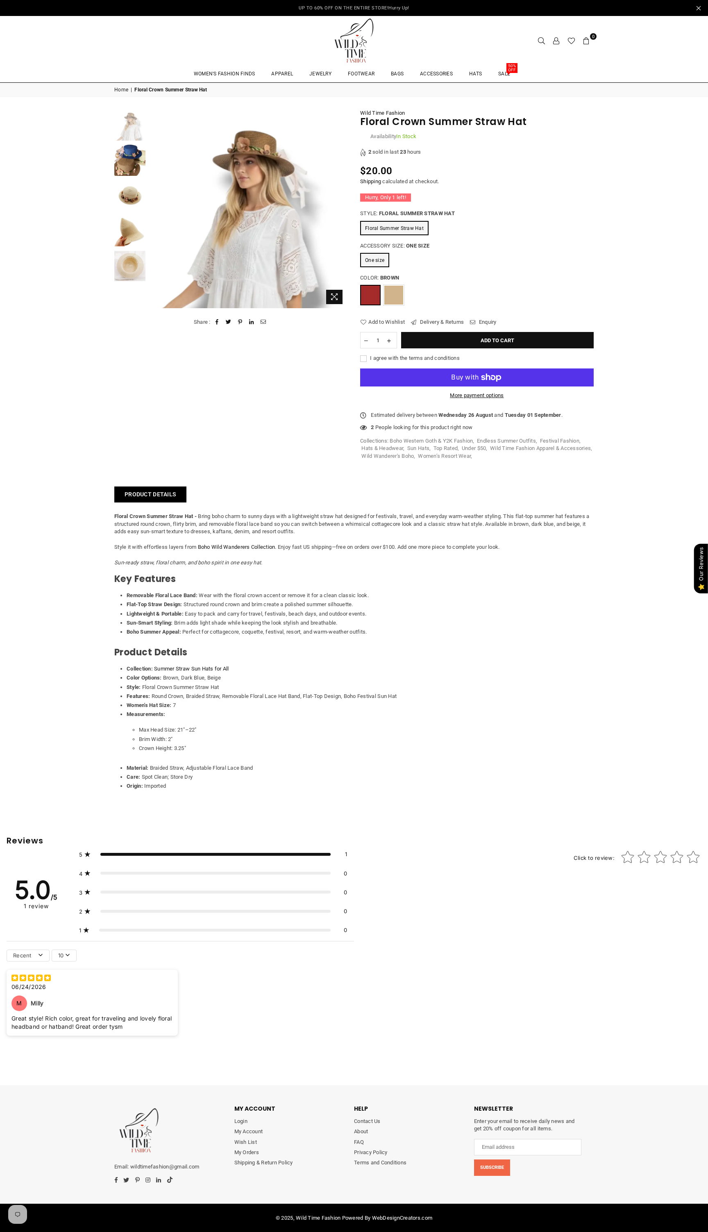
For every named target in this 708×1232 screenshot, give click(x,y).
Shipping (370, 181)
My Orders (246, 1152)
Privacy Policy (371, 1152)
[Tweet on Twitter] (228, 322)
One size (374, 260)
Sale (507, 71)
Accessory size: (394, 246)
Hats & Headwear (382, 448)
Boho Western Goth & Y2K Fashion (431, 441)
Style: (407, 213)
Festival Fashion (559, 441)
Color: (379, 278)
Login (240, 1121)
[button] (213, 854)
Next (341, 209)
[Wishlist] (571, 40)
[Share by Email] (263, 322)
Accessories (436, 74)
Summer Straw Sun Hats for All (191, 669)
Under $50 (474, 448)
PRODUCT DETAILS (150, 494)
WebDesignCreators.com (402, 1218)
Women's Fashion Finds (224, 74)
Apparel (282, 74)
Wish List (245, 1142)
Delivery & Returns (441, 322)
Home (121, 90)
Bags (397, 74)
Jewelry (320, 74)
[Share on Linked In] (252, 322)
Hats (475, 74)
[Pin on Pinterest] (240, 322)
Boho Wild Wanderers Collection (236, 547)
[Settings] (556, 40)
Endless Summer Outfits (506, 441)
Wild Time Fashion (382, 113)
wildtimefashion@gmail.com (164, 1167)
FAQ (359, 1142)
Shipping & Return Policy (263, 1162)
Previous (157, 209)
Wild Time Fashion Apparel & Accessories (540, 448)
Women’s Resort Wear (444, 456)
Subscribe (492, 1167)
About (361, 1131)
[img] (31, 979)
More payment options (477, 395)
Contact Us (367, 1121)
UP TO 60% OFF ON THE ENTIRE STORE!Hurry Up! (354, 8)
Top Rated (445, 448)
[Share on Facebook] (217, 322)
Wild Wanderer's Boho (387, 456)
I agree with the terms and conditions (414, 358)
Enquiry (487, 322)
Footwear (361, 74)
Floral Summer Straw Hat (394, 228)
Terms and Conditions (380, 1162)
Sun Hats (418, 448)
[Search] (541, 40)
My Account (248, 1131)
